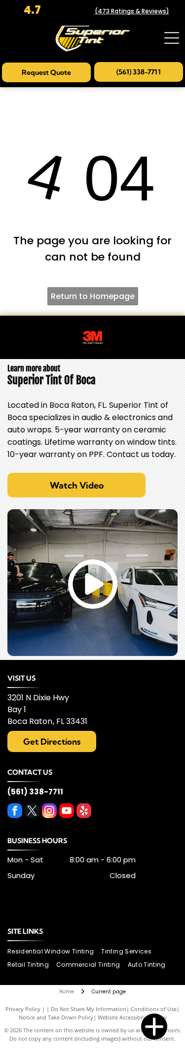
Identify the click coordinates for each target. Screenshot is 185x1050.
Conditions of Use (154, 1009)
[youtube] (66, 811)
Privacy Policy (22, 1009)
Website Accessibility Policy (132, 1017)
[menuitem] (54, 951)
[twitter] (32, 811)
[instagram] (49, 811)
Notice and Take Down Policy (56, 1017)
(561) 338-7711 (35, 792)
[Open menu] (171, 38)
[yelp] (83, 811)
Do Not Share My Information (88, 1009)
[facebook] (14, 811)
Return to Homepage (93, 296)
